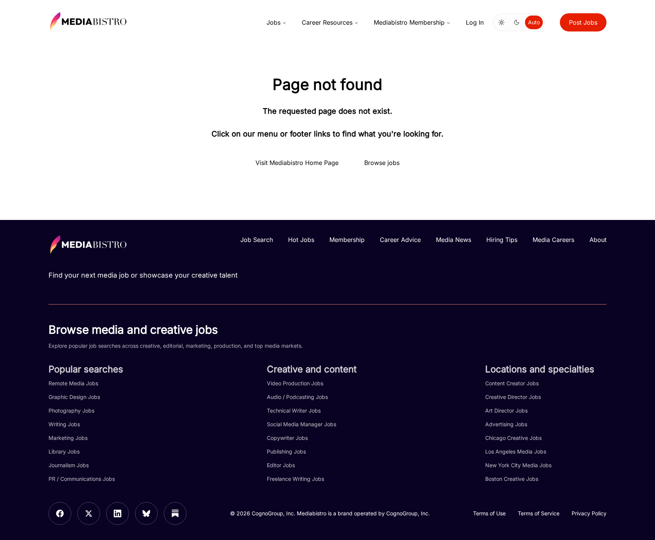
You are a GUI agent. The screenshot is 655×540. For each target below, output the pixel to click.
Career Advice (400, 239)
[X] (88, 513)
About (597, 239)
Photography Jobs (71, 410)
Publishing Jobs (286, 451)
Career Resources (327, 22)
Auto (534, 22)
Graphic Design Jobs (74, 397)
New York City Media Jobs (518, 465)
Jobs (273, 22)
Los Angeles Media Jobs (515, 451)
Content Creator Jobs (512, 383)
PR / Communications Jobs (82, 479)
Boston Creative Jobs (511, 479)
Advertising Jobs (506, 424)
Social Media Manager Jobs (301, 424)
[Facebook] (60, 513)
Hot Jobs (301, 239)
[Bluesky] (146, 513)
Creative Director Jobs (513, 397)
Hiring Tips (501, 239)
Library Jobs (64, 451)
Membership (347, 239)
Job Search (256, 239)
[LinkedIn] (117, 513)
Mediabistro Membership (409, 22)
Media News (453, 239)
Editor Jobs (281, 465)
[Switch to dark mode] (516, 22)
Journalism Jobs (69, 465)
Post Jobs (583, 22)
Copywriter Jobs (287, 438)
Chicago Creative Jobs (513, 438)
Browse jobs (382, 162)
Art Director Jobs (506, 410)
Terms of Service (538, 513)
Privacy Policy (589, 513)
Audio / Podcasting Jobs (297, 397)
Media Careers (553, 239)
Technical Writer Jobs (294, 410)
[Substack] (175, 513)
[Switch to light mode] (501, 22)
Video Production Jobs (295, 383)
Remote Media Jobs (73, 383)
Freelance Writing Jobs (295, 479)
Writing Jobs (64, 424)
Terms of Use (489, 513)
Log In (475, 22)
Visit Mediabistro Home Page (296, 162)
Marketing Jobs (68, 438)
